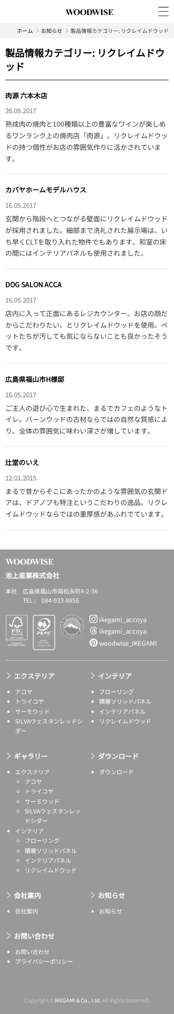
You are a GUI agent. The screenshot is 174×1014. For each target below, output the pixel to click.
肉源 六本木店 (26, 95)
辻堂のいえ (22, 462)
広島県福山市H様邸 (34, 379)
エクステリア (34, 676)
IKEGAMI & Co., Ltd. (78, 1000)
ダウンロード (118, 756)
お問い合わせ (34, 936)
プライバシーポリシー (44, 961)
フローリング (116, 691)
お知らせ (51, 30)
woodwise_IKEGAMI (127, 643)
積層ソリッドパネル (125, 701)
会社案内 (27, 895)
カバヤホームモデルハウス (46, 189)
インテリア (115, 676)
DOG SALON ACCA (33, 284)
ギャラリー (31, 756)
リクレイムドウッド (125, 721)
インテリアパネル (122, 711)
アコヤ (23, 691)
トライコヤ (29, 701)
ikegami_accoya (122, 619)
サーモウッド (32, 711)
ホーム (25, 30)
